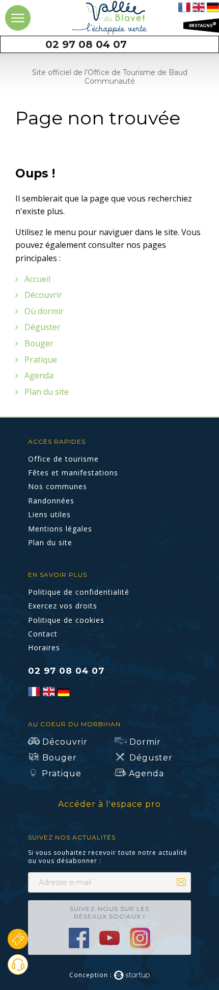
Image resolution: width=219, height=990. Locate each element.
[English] (199, 6)
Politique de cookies (66, 620)
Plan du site (46, 391)
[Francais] (184, 6)
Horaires (44, 647)
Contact (86, 44)
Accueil (37, 279)
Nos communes (57, 486)
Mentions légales (60, 529)
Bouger (38, 343)
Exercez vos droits (62, 606)
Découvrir (43, 294)
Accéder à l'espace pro (109, 804)
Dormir (145, 742)
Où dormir (44, 311)
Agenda (38, 375)
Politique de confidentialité (78, 592)
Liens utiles (49, 514)
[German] (213, 6)
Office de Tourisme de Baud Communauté (109, 18)
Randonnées (51, 500)
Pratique (40, 359)
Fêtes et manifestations (73, 472)
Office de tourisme (63, 459)
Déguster (42, 327)
